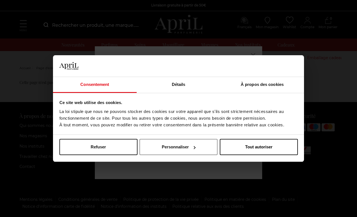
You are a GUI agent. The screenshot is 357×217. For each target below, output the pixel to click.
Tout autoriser (258, 146)
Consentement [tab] (94, 84)
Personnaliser (175, 146)
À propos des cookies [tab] (262, 84)
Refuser (98, 146)
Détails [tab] (178, 84)
